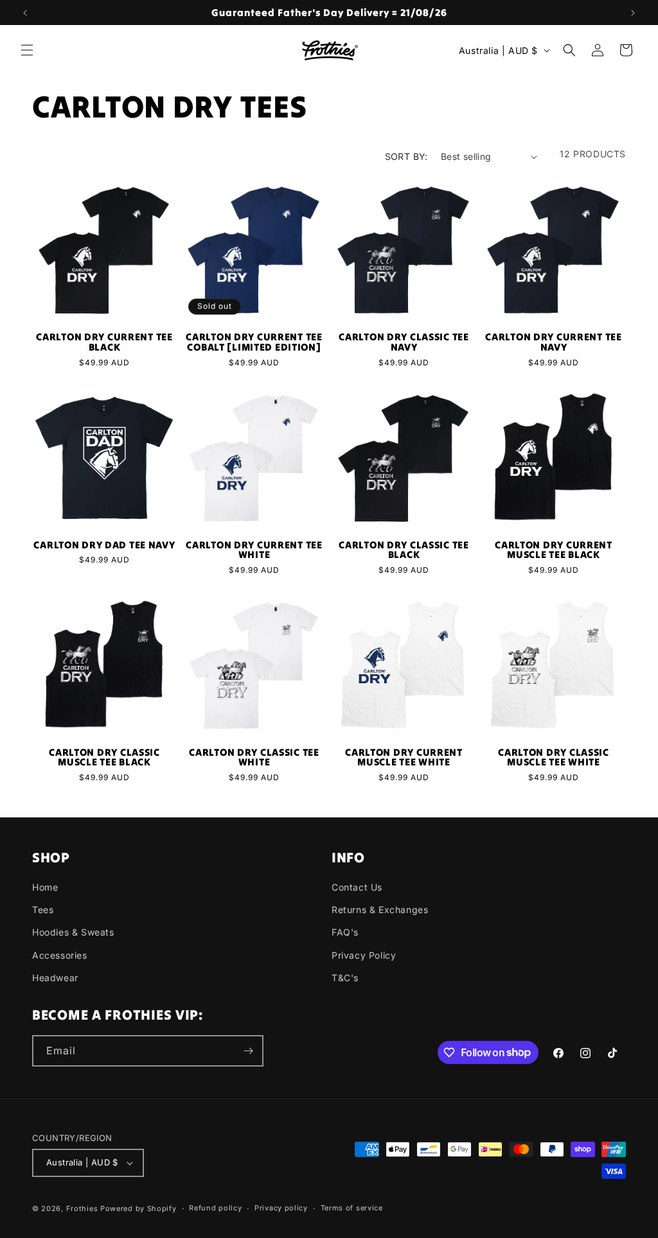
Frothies (82, 1208)
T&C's (345, 977)
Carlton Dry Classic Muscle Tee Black (104, 757)
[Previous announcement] (25, 13)
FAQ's (345, 932)
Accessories (59, 955)
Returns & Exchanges (380, 909)
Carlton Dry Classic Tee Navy (404, 342)
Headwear (55, 977)
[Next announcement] (633, 13)
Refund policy (215, 1207)
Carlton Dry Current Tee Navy (553, 342)
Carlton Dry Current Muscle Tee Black (553, 550)
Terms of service (352, 1207)
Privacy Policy (364, 955)
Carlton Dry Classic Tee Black (404, 550)
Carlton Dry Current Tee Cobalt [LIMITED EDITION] (254, 342)
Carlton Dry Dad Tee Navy (104, 545)
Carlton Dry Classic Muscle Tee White (553, 757)
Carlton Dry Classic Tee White (254, 757)
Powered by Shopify (138, 1208)
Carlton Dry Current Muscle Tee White (404, 757)
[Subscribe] (248, 1051)
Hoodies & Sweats (73, 932)
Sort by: (406, 156)
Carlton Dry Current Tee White (254, 550)
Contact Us (357, 887)
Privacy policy (281, 1207)
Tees (42, 909)
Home (45, 887)
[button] (27, 50)
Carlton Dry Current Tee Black (104, 342)
